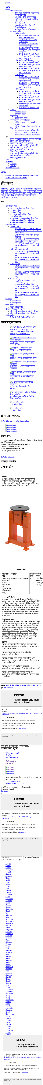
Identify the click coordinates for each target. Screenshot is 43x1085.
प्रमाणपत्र (13, 166)
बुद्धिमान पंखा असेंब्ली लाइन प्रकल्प (21, 143)
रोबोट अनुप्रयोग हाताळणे (18, 157)
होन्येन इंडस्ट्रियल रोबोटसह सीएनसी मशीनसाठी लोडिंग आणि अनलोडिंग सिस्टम (25, 140)
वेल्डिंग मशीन (14, 128)
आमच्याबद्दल (9, 162)
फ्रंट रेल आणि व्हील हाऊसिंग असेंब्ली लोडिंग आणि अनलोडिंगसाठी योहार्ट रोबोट (24, 146)
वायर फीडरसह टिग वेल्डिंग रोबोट (25, 25)
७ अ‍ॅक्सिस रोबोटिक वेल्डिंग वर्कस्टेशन (27, 29)
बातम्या (8, 160)
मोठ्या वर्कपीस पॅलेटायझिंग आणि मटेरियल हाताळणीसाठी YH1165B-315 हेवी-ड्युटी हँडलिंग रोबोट (29, 39)
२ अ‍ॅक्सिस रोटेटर (20, 114)
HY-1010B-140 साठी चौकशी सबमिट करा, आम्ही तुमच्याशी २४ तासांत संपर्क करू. (29, 64)
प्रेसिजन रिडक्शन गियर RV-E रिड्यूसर (28, 126)
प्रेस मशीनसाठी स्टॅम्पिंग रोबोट (29, 108)
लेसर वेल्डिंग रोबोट (21, 27)
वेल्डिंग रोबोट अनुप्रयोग (17, 151)
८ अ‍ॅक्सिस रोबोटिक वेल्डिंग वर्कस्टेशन (22, 222)
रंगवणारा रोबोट (19, 75)
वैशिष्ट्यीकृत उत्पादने (12, 753)
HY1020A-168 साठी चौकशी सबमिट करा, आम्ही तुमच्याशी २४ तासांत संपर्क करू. (29, 71)
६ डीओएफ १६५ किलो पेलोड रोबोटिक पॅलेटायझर (28, 45)
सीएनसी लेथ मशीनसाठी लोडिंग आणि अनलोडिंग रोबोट (23, 685)
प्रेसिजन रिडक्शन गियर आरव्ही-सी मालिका (24, 311)
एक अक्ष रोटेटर (9, 688)
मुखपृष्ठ (8, 7)
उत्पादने (8, 9)
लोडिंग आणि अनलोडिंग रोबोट (24, 60)
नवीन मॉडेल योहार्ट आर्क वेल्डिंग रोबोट (27, 13)
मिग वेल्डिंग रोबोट (20, 15)
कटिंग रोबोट (14, 116)
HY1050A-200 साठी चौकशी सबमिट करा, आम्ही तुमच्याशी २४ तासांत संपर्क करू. (29, 85)
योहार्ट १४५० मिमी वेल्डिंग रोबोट (20, 350)
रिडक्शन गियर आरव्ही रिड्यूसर (20, 120)
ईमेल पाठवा (4, 791)
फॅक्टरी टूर (13, 164)
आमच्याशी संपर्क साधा (12, 168)
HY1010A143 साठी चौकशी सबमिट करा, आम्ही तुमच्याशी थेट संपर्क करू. (29, 50)
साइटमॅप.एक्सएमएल (12, 757)
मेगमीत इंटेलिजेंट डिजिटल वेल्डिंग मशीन (27, 135)
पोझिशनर (13, 110)
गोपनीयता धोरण (11, 761)
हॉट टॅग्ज (8, 755)
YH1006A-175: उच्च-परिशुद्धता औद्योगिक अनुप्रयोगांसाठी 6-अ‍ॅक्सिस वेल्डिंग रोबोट (26, 19)
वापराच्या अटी (10, 763)
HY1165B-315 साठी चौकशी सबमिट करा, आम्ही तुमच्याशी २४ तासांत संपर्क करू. (29, 56)
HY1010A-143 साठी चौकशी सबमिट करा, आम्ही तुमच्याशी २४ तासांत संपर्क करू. (29, 79)
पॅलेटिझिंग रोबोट (20, 33)
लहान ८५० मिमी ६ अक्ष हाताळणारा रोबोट (23, 358)
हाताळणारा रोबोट (15, 31)
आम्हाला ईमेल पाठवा (7, 457)
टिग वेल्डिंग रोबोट (20, 23)
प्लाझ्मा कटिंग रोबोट (21, 118)
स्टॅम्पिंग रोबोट (19, 89)
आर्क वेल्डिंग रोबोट (16, 11)
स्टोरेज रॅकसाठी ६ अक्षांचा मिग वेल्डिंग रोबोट (24, 218)
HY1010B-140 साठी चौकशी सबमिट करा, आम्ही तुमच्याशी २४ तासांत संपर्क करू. (29, 99)
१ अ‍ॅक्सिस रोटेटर (20, 112)
